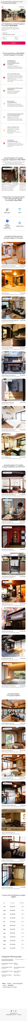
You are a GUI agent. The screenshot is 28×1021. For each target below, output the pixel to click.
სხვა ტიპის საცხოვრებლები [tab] (7, 959)
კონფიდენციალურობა (11, 1014)
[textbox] (7, 39)
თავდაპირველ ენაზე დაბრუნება (9, 3)
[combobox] (13, 34)
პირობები (19, 1014)
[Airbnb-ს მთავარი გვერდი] (3, 7)
